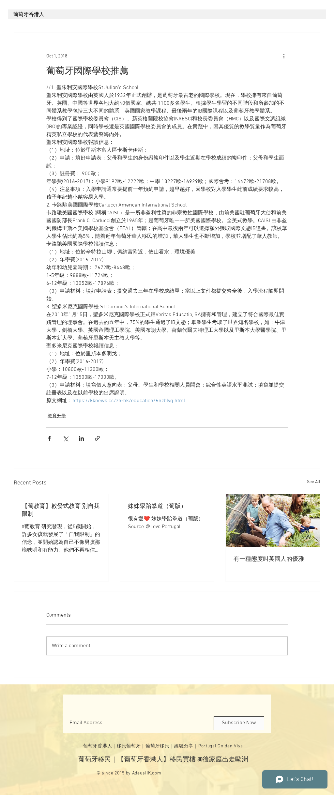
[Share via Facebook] (49, 438)
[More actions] (284, 56)
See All (313, 482)
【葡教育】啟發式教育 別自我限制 (60, 510)
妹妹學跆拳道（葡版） (157, 506)
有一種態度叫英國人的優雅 (269, 559)
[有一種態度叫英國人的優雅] (273, 520)
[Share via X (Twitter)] (65, 438)
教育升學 (57, 416)
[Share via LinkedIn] (81, 438)
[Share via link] (97, 438)
